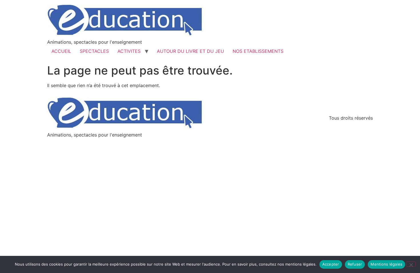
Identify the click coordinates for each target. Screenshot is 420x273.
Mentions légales (386, 264)
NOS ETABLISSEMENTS (258, 51)
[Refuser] (411, 264)
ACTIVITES (129, 51)
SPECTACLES (94, 51)
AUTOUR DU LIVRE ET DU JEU (190, 51)
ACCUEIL (61, 51)
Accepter (330, 264)
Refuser (355, 264)
